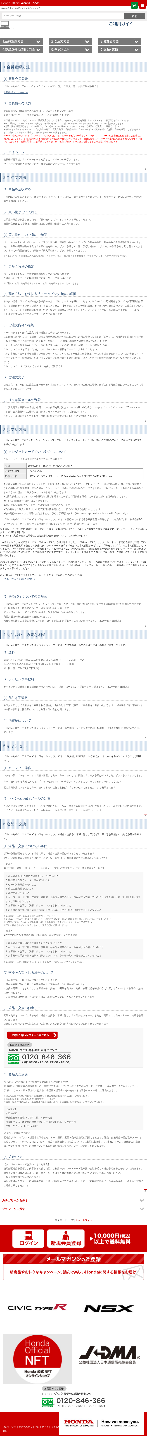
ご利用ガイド (41, 1427)
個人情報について (94, 1427)
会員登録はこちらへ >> (16, 92)
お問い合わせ (76, 1427)
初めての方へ (25, 1427)
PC (72, 1220)
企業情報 (110, 1427)
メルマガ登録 (9, 1427)
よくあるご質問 (58, 1427)
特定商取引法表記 (126, 1427)
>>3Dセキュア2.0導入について (20, 579)
